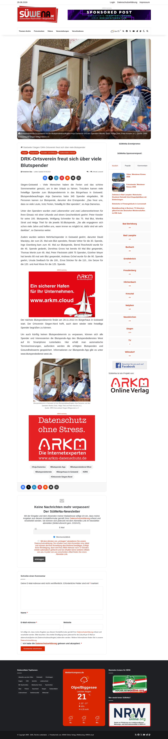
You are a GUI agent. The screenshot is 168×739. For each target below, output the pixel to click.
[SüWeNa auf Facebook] (130, 368)
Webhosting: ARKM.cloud (85, 735)
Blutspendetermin (44, 472)
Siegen (36, 147)
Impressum (145, 2)
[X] (50, 178)
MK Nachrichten (23, 685)
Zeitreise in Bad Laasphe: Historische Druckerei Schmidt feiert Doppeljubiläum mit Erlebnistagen (129, 197)
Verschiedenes (78, 31)
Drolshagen (49, 677)
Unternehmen (22, 693)
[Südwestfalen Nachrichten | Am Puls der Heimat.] (37, 14)
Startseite (27, 147)
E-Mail (61, 527)
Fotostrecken (39, 31)
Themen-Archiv (25, 31)
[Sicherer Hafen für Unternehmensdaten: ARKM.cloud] (62, 294)
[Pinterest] (62, 178)
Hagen (20, 681)
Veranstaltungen (62, 31)
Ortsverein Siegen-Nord (62, 477)
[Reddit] (67, 178)
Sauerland (35, 689)
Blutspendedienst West (81, 467)
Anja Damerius (39, 467)
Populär (128, 166)
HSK (27, 681)
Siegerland (34, 153)
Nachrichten (49, 685)
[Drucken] (78, 178)
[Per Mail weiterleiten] (73, 178)
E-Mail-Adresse (29, 622)
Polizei (27, 689)
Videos (50, 31)
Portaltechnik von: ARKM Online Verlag (63, 735)
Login (112, 2)
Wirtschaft (45, 693)
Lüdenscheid (44, 681)
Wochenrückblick (63, 537)
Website (67, 622)
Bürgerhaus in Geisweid (67, 472)
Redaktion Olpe (27, 172)
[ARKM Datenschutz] (62, 438)
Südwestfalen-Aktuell (67, 153)
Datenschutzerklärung (127, 2)
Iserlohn (34, 681)
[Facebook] (45, 178)
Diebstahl (39, 677)
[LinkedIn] (56, 178)
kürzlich (115, 166)
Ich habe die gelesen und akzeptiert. (52, 643)
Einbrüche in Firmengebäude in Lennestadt (129, 204)
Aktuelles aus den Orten (25, 677)
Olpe (19, 689)
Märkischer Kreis (37, 685)
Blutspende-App (58, 467)
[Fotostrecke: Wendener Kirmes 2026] (118, 187)
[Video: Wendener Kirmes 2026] (118, 177)
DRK (86, 472)
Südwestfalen (53, 689)
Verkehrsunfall (34, 693)
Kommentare (142, 166)
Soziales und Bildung (48, 153)
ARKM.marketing (107, 8)
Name (24, 613)
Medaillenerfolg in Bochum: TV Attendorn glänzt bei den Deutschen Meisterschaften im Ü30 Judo (128, 210)
